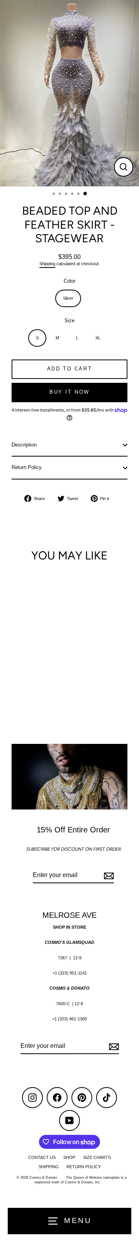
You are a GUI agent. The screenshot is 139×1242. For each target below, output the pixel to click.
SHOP (69, 1157)
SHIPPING (49, 1166)
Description (24, 445)
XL (97, 337)
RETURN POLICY (83, 1166)
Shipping (47, 263)
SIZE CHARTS (97, 1157)
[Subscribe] (108, 875)
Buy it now (69, 392)
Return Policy (27, 467)
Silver (68, 298)
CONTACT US (42, 1157)
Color (69, 281)
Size (69, 320)
